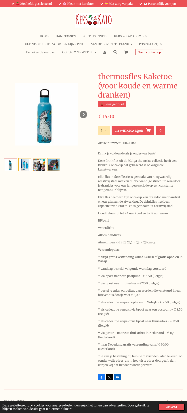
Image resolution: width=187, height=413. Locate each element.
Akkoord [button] (171, 407)
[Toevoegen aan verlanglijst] (160, 130)
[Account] (104, 52)
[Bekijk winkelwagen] (125, 52)
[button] (10, 164)
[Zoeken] (115, 52)
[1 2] (104, 130)
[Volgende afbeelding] (83, 114)
